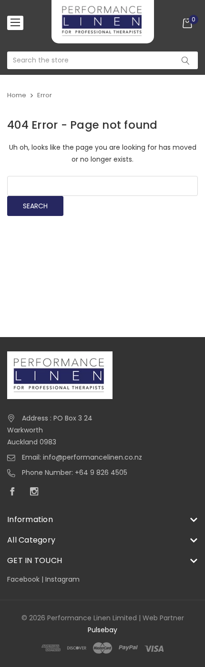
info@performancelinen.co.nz (92, 457)
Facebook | (26, 579)
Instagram (62, 579)
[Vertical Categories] (15, 23)
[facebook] (14, 492)
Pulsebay (102, 630)
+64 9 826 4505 (101, 472)
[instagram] (36, 492)
